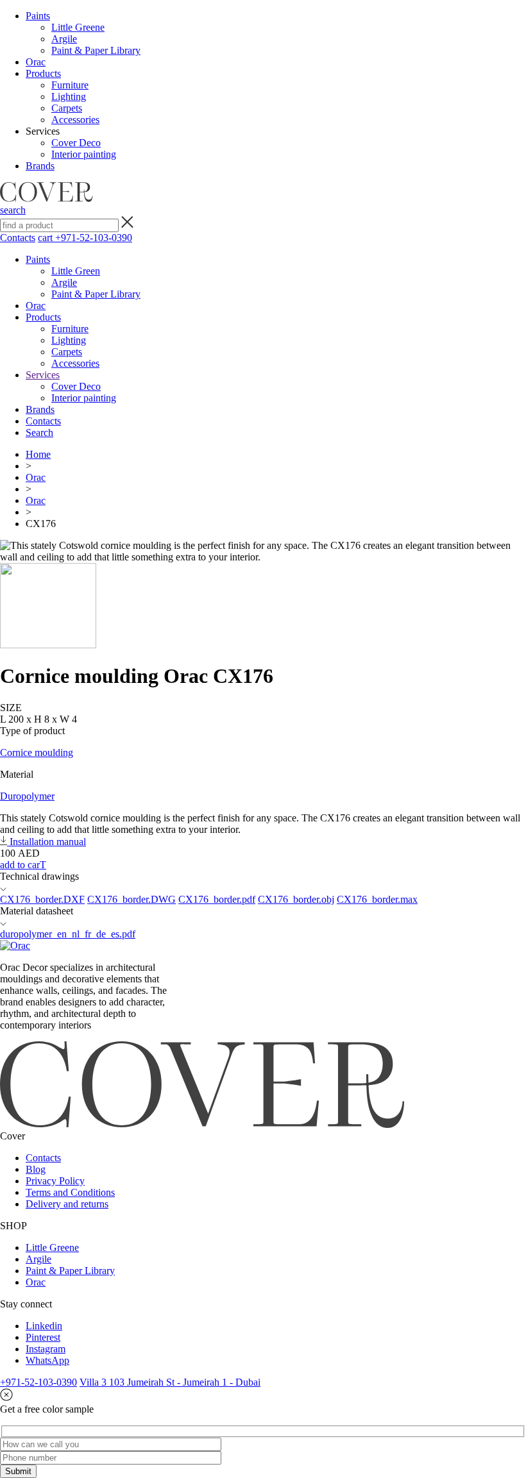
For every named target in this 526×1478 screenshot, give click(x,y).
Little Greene (78, 27)
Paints (38, 15)
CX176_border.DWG (131, 899)
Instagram (45, 1348)
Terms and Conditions (70, 1192)
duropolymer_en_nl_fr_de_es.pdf (67, 933)
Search (39, 432)
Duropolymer (27, 796)
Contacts (17, 237)
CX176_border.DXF (42, 899)
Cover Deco (76, 142)
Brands (40, 165)
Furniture (70, 85)
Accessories (75, 119)
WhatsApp (47, 1360)
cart (46, 237)
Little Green (75, 270)
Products (43, 73)
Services (43, 374)
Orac (36, 61)
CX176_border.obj (296, 899)
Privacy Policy (55, 1180)
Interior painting (83, 154)
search (13, 210)
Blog (36, 1169)
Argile (64, 38)
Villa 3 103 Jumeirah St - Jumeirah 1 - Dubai (170, 1382)
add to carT (23, 864)
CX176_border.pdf (216, 899)
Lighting (68, 96)
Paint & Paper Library (95, 50)
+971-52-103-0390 (93, 237)
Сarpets (66, 108)
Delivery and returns (67, 1203)
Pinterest (43, 1337)
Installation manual (46, 841)
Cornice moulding (36, 752)
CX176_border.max (377, 899)
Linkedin (44, 1325)
